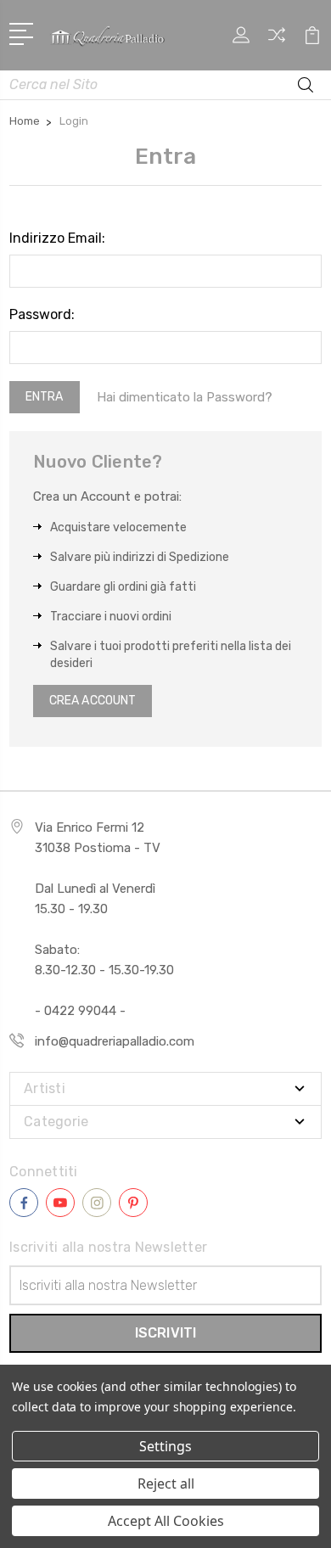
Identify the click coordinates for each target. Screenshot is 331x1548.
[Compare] (276, 40)
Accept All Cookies (166, 1521)
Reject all (165, 1483)
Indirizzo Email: (57, 238)
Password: (42, 314)
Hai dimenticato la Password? (184, 397)
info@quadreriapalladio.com (114, 1041)
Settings (165, 1446)
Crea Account (92, 700)
